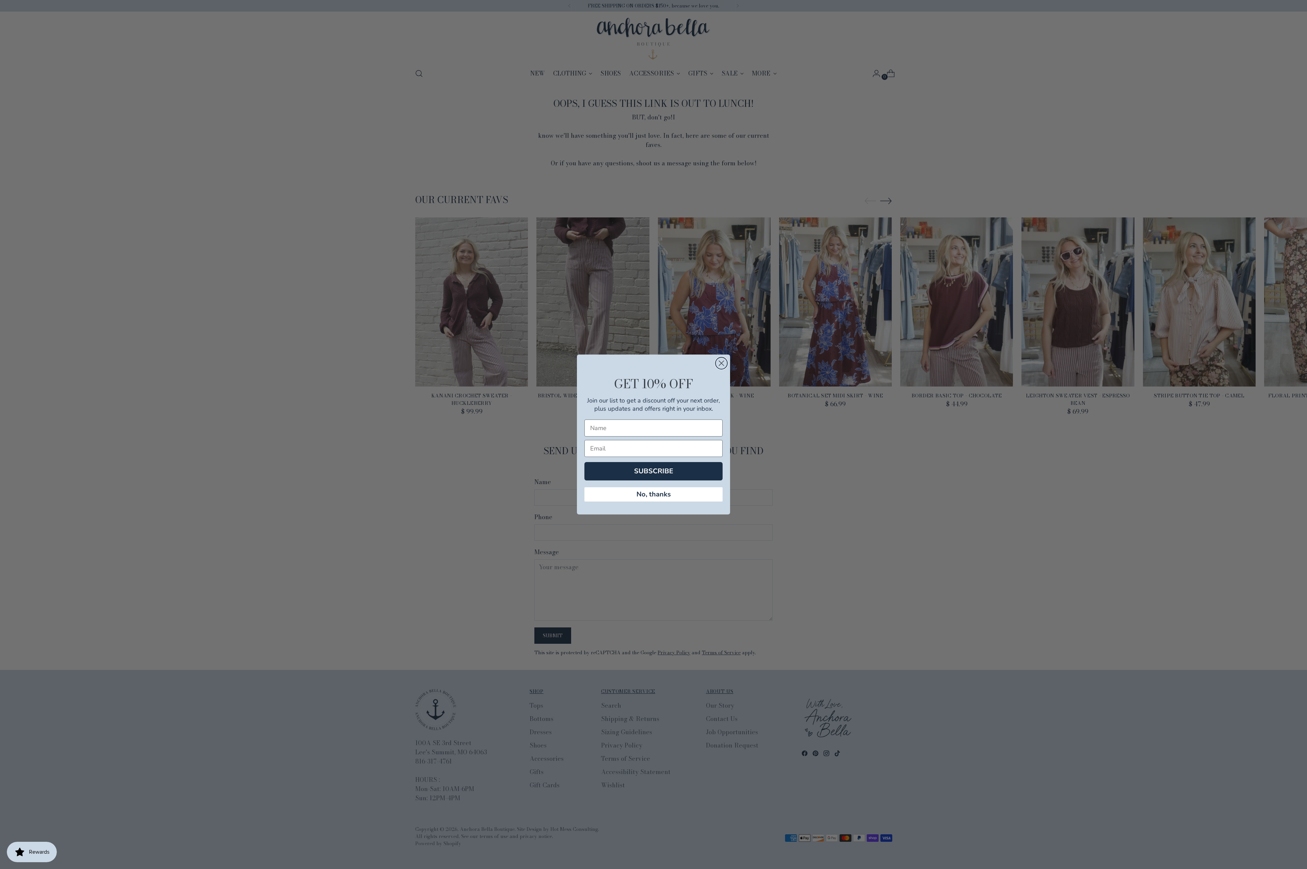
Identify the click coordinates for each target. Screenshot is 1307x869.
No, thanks (653, 494)
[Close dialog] (721, 363)
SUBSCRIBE (653, 471)
